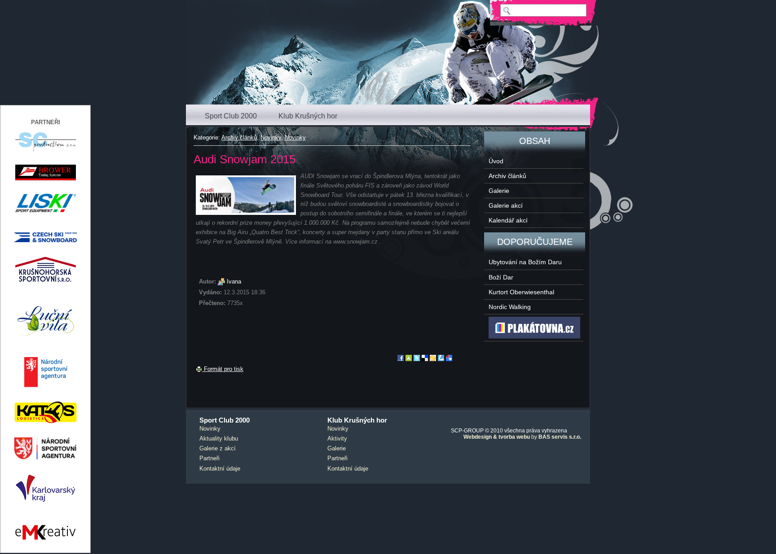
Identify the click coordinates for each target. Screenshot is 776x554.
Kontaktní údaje (219, 468)
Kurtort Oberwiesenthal (521, 292)
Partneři (209, 458)
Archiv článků (239, 137)
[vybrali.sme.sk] (449, 359)
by (522, 437)
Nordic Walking (510, 306)
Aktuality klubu (218, 438)
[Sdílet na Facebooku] (400, 359)
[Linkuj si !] (441, 359)
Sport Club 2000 (231, 116)
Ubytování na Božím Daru (525, 262)
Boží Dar (501, 277)
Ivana (234, 281)
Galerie (499, 190)
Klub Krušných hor (307, 116)
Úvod (496, 161)
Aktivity (337, 438)
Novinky (270, 137)
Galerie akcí (506, 205)
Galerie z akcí (217, 448)
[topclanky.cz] (409, 359)
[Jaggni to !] (433, 359)
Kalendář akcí (508, 220)
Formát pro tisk (222, 369)
